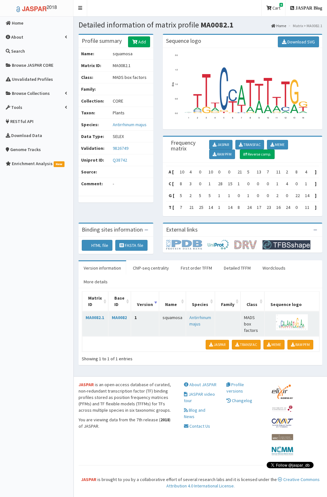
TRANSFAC (252, 144)
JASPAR (223, 144)
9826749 (120, 148)
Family (227, 304)
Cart (276, 7)
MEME (279, 144)
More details (96, 282)
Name (171, 304)
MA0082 (119, 317)
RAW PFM (224, 154)
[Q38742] (187, 244)
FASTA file (133, 245)
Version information (102, 268)
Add (141, 42)
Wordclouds (273, 268)
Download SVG (300, 42)
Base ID (119, 301)
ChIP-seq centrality (151, 268)
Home (281, 25)
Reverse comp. (259, 154)
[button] (80, 8)
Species (200, 304)
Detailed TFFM (237, 268)
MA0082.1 (95, 317)
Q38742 (120, 160)
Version (145, 304)
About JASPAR (202, 384)
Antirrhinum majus (130, 124)
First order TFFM (196, 268)
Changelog (241, 400)
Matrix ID (95, 301)
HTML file (99, 245)
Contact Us (199, 426)
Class (252, 304)
